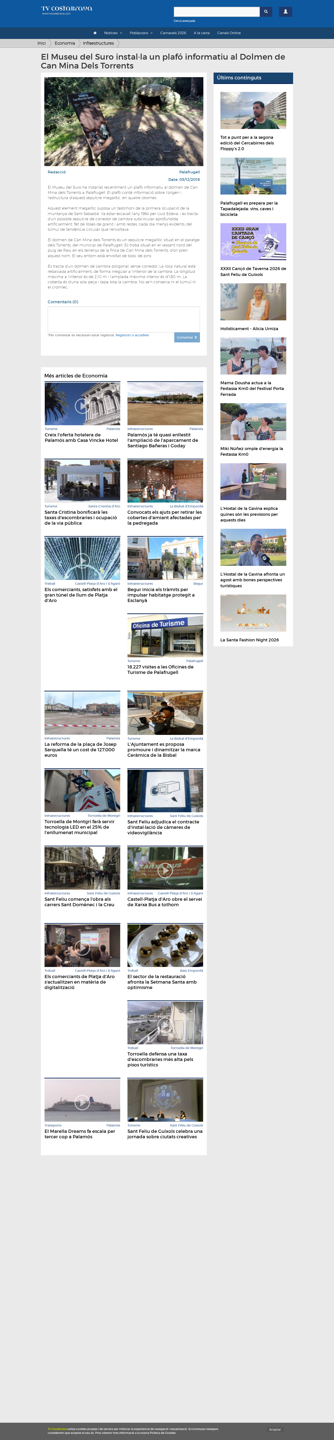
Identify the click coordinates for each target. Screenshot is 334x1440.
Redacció (57, 172)
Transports (53, 1125)
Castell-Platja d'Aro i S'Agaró (97, 584)
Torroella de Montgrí (104, 816)
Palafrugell (189, 172)
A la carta (202, 33)
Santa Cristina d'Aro (104, 506)
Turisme (51, 429)
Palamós (113, 429)
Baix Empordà (191, 971)
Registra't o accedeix (132, 335)
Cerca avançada (184, 21)
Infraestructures (98, 43)
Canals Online (229, 33)
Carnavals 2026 (173, 33)
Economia (65, 43)
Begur (198, 584)
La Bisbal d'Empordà (186, 506)
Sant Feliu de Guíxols (186, 816)
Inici (41, 43)
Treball (50, 584)
